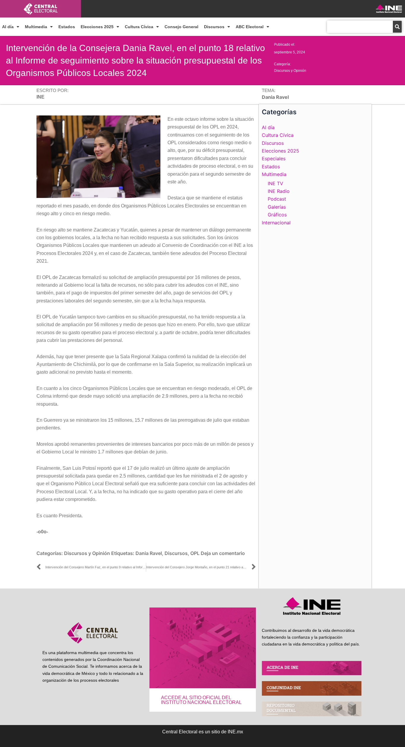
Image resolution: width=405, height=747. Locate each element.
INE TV (275, 183)
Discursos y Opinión (290, 71)
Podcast (277, 199)
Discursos (214, 26)
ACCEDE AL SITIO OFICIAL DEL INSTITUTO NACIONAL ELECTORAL (201, 700)
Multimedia (36, 26)
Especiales (274, 158)
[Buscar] (397, 27)
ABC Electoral (250, 26)
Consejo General (181, 26)
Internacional (276, 223)
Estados (66, 26)
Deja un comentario (223, 553)
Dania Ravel (148, 553)
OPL (195, 553)
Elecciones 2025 (97, 26)
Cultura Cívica (139, 26)
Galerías (277, 207)
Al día (8, 26)
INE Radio (279, 191)
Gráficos (277, 215)
